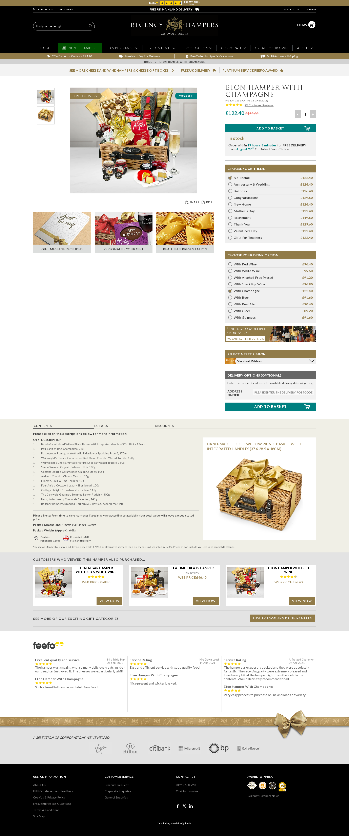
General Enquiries (116, 797)
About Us (39, 785)
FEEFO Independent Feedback (53, 791)
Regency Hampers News (263, 795)
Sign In (311, 9)
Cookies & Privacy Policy (49, 797)
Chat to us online (187, 791)
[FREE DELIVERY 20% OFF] (133, 192)
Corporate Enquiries (118, 791)
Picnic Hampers (83, 48)
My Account (292, 9)
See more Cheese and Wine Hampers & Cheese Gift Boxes (119, 70)
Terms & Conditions (46, 810)
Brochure (66, 9)
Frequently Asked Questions (52, 803)
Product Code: (233, 100)
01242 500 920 (44, 9)
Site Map (39, 816)
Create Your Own (271, 48)
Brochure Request (117, 785)
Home (148, 62)
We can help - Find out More (245, 338)
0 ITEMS (301, 25)
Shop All (45, 48)
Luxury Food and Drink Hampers (282, 618)
